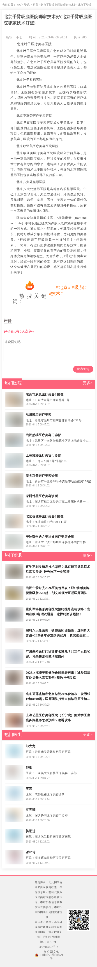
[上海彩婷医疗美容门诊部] (14, 460)
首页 (19, 4)
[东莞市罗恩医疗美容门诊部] (14, 399)
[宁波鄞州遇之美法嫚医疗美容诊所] (14, 541)
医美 (35, 4)
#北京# (63, 287)
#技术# (56, 293)
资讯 (27, 4)
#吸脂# (79, 287)
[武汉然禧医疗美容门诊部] (14, 440)
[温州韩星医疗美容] (14, 419)
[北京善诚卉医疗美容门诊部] (14, 521)
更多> (87, 383)
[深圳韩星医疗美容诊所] (14, 501)
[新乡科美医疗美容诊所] (14, 480)
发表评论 (83, 369)
